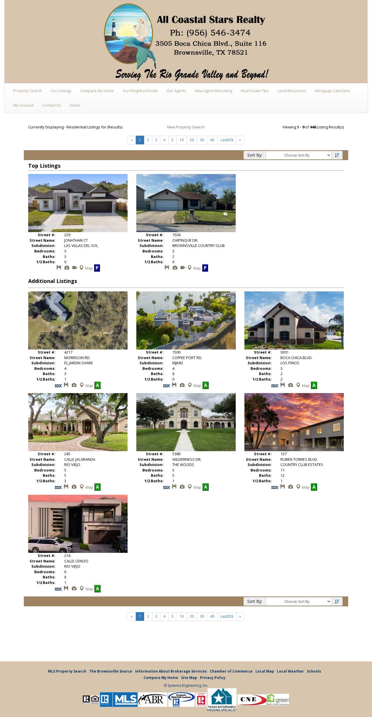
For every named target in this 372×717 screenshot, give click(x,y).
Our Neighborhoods (140, 90)
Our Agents (176, 90)
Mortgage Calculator (332, 90)
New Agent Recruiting (213, 90)
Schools (314, 671)
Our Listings (61, 90)
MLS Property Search (67, 671)
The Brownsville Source (110, 671)
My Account (23, 105)
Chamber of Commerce (231, 671)
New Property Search (186, 127)
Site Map (189, 677)
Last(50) (226, 139)
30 (202, 139)
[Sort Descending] (337, 155)
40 (212, 139)
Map (89, 268)
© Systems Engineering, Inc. (186, 685)
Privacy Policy (213, 677)
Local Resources (292, 90)
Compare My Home (97, 90)
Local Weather (290, 671)
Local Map (264, 671)
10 (182, 139)
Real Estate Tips (255, 90)
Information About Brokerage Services (171, 671)
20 (192, 139)
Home (75, 105)
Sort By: (254, 155)
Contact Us (51, 105)
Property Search (27, 90)
